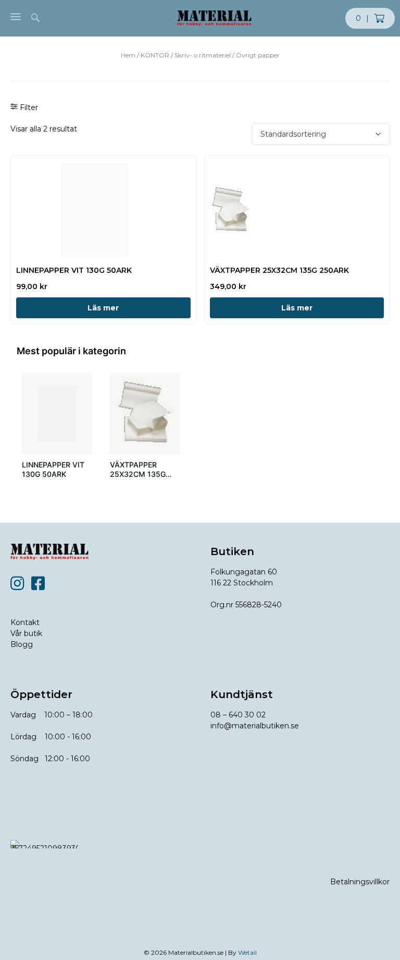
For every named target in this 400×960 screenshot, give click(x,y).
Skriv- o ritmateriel (202, 55)
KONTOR (155, 55)
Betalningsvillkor (360, 881)
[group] (57, 431)
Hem (128, 55)
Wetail (247, 952)
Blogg (21, 644)
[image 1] (57, 413)
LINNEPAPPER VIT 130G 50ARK (53, 469)
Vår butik (26, 633)
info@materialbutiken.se (254, 725)
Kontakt (25, 622)
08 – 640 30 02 (238, 714)
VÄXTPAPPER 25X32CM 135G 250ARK (138, 474)
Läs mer (103, 308)
